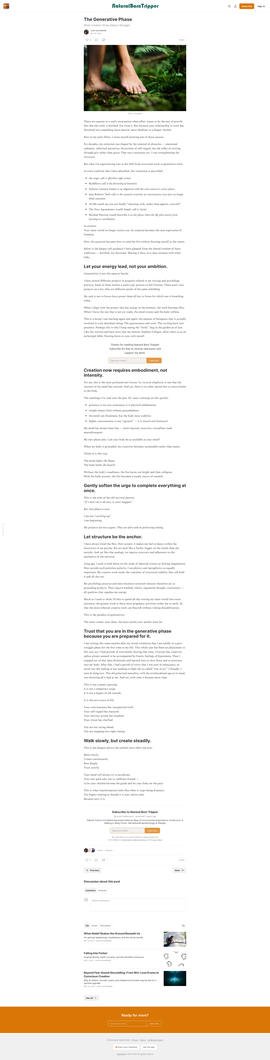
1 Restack (108, 850)
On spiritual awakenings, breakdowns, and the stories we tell (113, 937)
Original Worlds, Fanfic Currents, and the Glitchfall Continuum (114, 957)
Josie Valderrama (98, 31)
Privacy (135, 1040)
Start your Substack (127, 1047)
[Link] (80, 266)
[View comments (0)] (96, 40)
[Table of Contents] (3, 530)
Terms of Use (148, 837)
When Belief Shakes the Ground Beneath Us (112, 933)
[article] (135, 939)
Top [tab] (87, 925)
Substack (121, 1054)
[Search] (229, 6)
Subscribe (247, 6)
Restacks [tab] (102, 890)
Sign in (261, 6)
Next (177, 870)
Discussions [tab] (105, 925)
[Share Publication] (235, 6)
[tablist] (96, 890)
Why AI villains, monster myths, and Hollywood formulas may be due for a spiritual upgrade (120, 981)
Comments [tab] (90, 890)
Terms (143, 1040)
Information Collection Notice (134, 840)
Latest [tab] (94, 925)
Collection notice (155, 1040)
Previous (94, 870)
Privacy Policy (156, 840)
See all (89, 998)
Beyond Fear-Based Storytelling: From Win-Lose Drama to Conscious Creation (121, 974)
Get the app (149, 1047)
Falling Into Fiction (95, 953)
